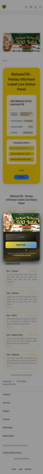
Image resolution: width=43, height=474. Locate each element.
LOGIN (21, 237)
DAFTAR (21, 245)
